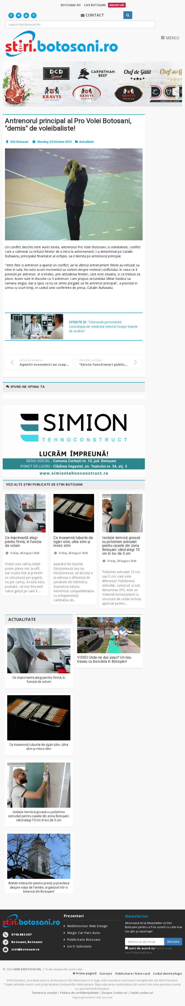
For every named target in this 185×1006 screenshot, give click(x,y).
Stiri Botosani (19, 141)
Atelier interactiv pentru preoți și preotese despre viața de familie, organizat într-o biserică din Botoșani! (38, 887)
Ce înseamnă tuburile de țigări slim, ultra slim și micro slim (73, 542)
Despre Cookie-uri (114, 993)
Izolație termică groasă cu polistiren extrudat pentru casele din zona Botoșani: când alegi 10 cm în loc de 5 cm (121, 546)
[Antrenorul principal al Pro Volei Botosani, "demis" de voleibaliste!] (74, 194)
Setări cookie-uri (141, 993)
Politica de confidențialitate (148, 950)
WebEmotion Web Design (87, 926)
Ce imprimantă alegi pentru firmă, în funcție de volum (23, 542)
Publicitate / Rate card (132, 973)
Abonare (173, 941)
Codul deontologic (167, 973)
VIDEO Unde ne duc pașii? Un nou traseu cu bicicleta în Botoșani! (104, 659)
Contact (105, 973)
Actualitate (86, 141)
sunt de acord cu (148, 950)
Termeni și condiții (44, 993)
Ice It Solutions (79, 946)
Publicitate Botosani (83, 939)
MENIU (171, 37)
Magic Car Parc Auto (83, 933)
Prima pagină (86, 973)
